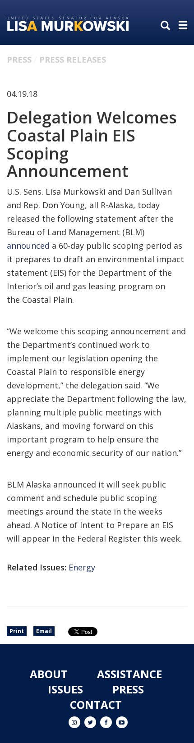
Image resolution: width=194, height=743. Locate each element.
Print (16, 631)
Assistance (129, 673)
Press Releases (72, 59)
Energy (82, 567)
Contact (96, 704)
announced (28, 245)
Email (44, 631)
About (49, 673)
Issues (65, 689)
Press (19, 59)
